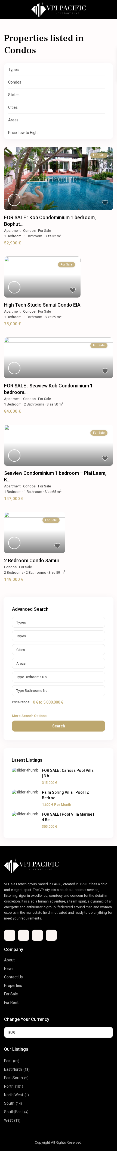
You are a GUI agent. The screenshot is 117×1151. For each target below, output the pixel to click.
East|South (13, 1078)
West (8, 1120)
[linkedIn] (37, 935)
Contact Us (13, 977)
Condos (29, 231)
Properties (13, 985)
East (8, 1061)
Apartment (12, 231)
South (9, 1103)
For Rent (11, 1002)
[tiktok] (23, 935)
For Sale (44, 231)
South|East (13, 1112)
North (9, 1086)
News (9, 968)
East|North (13, 1069)
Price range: (21, 702)
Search (58, 726)
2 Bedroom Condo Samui (31, 560)
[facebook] (9, 935)
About (9, 960)
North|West (13, 1095)
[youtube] (51, 935)
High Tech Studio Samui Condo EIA (42, 305)
